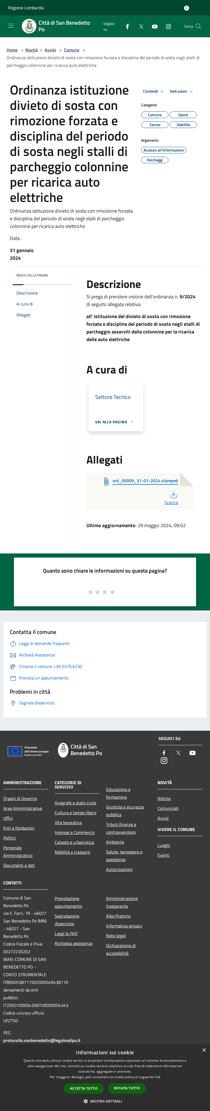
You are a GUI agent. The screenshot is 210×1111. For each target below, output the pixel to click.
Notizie (164, 798)
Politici (9, 838)
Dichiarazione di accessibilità (121, 949)
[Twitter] (138, 26)
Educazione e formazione (118, 793)
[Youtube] (152, 26)
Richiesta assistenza (73, 943)
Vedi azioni (179, 91)
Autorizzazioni (119, 869)
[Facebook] (125, 26)
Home (12, 50)
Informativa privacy (124, 925)
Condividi (151, 91)
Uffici (8, 818)
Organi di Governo (20, 798)
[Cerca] (198, 26)
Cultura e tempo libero (75, 812)
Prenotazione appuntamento (68, 902)
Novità (31, 50)
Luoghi (164, 845)
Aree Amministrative (22, 808)
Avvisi (50, 50)
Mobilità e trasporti (72, 852)
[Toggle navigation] (11, 25)
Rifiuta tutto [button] (127, 1088)
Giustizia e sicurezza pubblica (125, 811)
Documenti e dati (19, 865)
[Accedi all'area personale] (186, 8)
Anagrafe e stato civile (75, 802)
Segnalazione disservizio (67, 920)
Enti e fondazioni (18, 828)
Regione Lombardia (26, 7)
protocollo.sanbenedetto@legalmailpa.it (41, 1040)
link (157, 1077)
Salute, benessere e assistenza (124, 856)
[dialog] (105, 1077)
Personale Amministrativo (17, 851)
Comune (71, 50)
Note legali (116, 935)
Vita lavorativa (68, 822)
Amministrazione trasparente (122, 902)
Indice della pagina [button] (32, 275)
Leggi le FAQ (66, 933)
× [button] (204, 1050)
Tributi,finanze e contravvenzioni (121, 828)
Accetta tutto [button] (84, 1088)
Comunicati (168, 808)
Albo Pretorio (118, 916)
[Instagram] (166, 26)
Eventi (164, 855)
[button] (105, 1101)
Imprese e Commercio (75, 832)
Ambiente (115, 842)
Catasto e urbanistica (74, 842)
